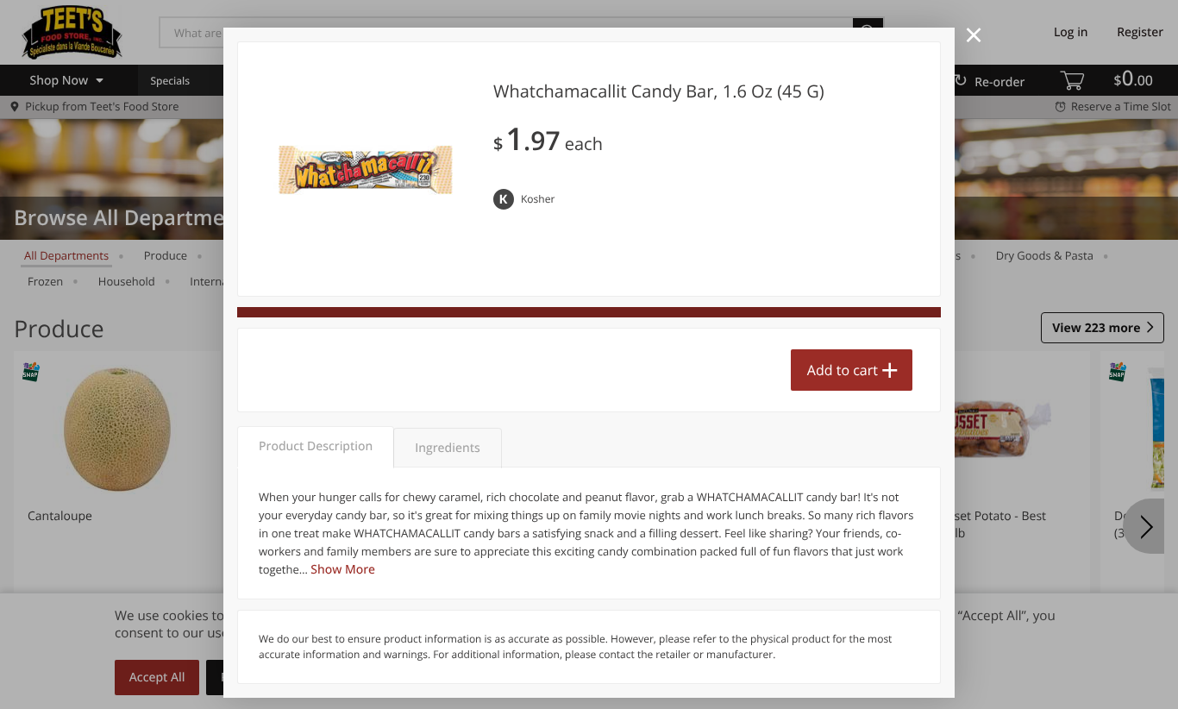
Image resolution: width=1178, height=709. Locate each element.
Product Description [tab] (316, 446)
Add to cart (842, 370)
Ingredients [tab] (447, 448)
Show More (342, 570)
